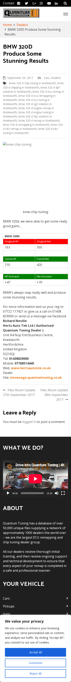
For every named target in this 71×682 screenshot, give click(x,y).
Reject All (35, 673)
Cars (47, 78)
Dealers (56, 78)
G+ (34, 3)
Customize (35, 663)
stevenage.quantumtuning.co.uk (36, 377)
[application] (35, 479)
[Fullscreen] (63, 493)
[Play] (8, 493)
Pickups (8, 606)
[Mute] (57, 493)
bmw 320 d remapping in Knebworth (26, 124)
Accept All (35, 652)
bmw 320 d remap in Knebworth (39, 120)
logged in (29, 422)
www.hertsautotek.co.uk (31, 368)
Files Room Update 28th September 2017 (54, 395)
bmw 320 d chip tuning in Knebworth (32, 83)
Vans (6, 614)
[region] (35, 648)
